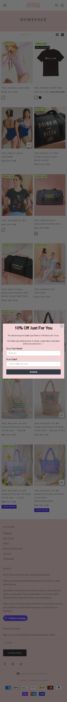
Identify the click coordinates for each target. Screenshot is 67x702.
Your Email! (11, 359)
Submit (33, 372)
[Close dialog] (61, 326)
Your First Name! (14, 349)
